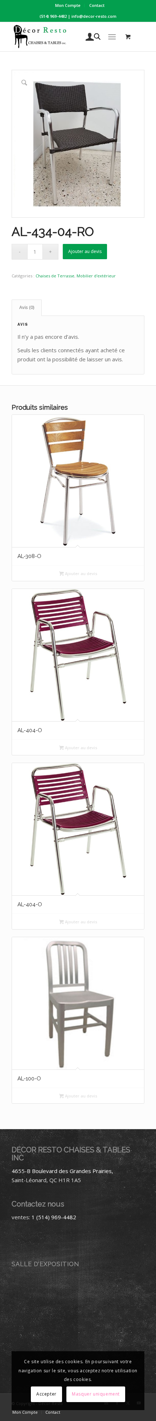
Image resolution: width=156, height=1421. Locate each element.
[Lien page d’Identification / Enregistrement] (86, 36)
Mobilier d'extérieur (96, 275)
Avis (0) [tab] (26, 307)
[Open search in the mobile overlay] (97, 36)
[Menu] (112, 36)
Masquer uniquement (96, 1394)
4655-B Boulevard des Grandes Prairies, (62, 1171)
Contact (96, 5)
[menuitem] (68, 5)
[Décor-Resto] (65, 36)
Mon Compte (68, 5)
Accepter (46, 1394)
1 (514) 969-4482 (54, 1217)
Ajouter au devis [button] (80, 573)
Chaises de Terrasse (55, 275)
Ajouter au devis (85, 251)
